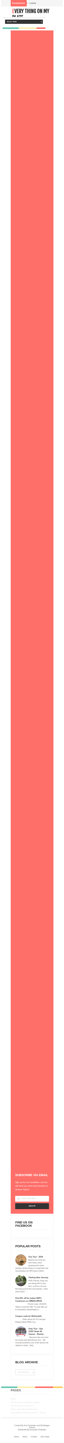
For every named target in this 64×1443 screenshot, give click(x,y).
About (24, 1437)
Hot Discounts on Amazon (22, 1406)
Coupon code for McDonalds (28, 1316)
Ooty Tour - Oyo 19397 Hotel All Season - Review (36, 1331)
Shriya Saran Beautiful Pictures (24, 1409)
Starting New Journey (38, 1277)
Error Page (45, 1437)
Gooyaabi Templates (38, 1430)
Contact (34, 1437)
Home (13, 1399)
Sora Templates (30, 1425)
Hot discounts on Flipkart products (25, 1402)
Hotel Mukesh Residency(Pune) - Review (28, 1413)
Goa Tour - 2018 (35, 1257)
